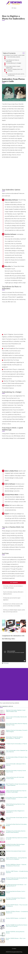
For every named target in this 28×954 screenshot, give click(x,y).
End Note (10, 70)
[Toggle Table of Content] (23, 53)
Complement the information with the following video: (16, 74)
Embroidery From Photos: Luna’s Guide (14, 55)
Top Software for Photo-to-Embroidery (12, 61)
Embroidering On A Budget (14, 63)
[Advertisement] (14, 37)
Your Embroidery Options (14, 56)
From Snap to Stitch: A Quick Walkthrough (13, 67)
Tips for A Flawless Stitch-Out (15, 69)
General (6, 663)
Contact (14, 948)
